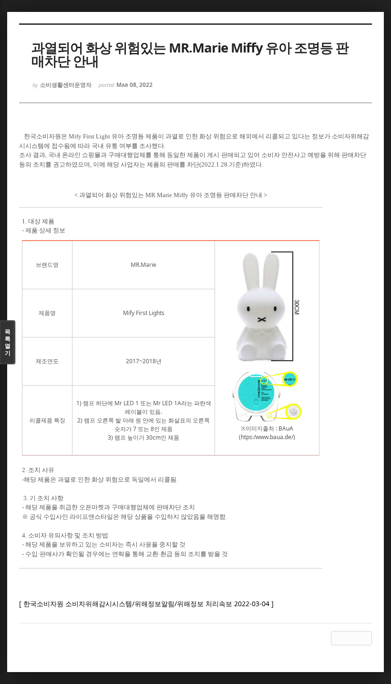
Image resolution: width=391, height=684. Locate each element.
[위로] (338, 638)
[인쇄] (364, 638)
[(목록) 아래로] (351, 638)
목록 (7, 342)
